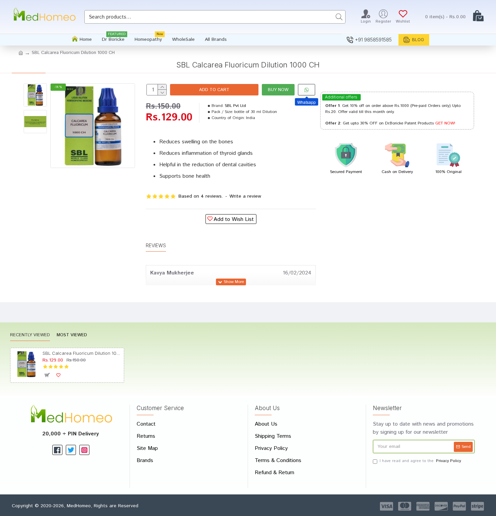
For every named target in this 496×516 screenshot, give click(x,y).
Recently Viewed (30, 335)
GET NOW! (445, 123)
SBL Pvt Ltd (235, 106)
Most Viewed (72, 335)
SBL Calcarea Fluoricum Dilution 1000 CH (82, 353)
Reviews (156, 245)
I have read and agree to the (420, 461)
